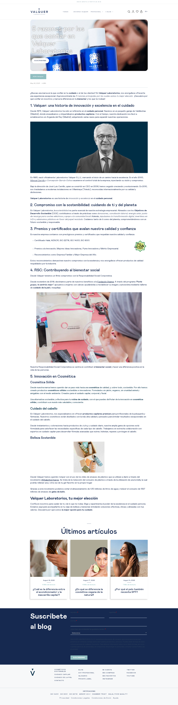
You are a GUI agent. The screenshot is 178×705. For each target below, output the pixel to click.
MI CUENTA (107, 670)
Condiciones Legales (80, 698)
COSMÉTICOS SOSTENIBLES (60, 670)
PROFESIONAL (96, 11)
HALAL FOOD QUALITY (118, 694)
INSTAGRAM (108, 679)
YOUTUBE (131, 676)
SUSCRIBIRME (40, 60)
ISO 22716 (73, 694)
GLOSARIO (82, 676)
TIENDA (65, 11)
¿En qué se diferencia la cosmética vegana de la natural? (89, 592)
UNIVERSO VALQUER (80, 11)
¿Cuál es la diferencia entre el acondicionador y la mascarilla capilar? (49, 592)
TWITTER (131, 670)
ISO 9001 (64, 694)
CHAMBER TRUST (99, 694)
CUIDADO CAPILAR (62, 674)
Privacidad (64, 698)
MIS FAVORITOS (109, 676)
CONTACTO (59, 680)
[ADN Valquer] (38, 78)
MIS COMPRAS (109, 673)
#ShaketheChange (50, 480)
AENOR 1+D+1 (84, 694)
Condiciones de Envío (101, 698)
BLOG (80, 670)
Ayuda (115, 698)
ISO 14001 (54, 694)
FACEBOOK (131, 673)
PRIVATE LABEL (85, 679)
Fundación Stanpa (105, 282)
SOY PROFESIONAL (86, 673)
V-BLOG (109, 11)
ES (146, 11)
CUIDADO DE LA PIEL (63, 677)
